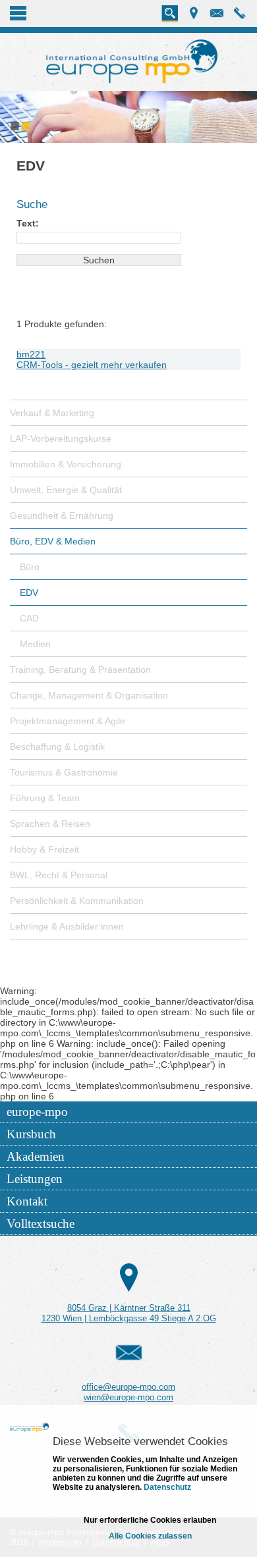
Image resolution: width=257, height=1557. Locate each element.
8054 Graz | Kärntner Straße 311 (128, 1308)
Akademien (36, 1156)
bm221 (30, 354)
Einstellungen (148, 1504)
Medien (35, 644)
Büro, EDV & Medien (53, 541)
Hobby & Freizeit (44, 849)
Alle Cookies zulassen (150, 1536)
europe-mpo (37, 1112)
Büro (30, 567)
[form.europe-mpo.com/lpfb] (128, 1352)
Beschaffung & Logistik (57, 746)
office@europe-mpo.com (128, 1387)
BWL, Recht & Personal (58, 875)
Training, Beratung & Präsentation (80, 669)
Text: (27, 223)
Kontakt (27, 1201)
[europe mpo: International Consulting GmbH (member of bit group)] (132, 62)
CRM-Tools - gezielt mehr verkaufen (91, 364)
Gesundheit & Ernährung (61, 515)
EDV (29, 592)
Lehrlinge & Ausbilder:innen (67, 926)
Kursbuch (31, 1134)
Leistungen (35, 1179)
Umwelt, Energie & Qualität (66, 490)
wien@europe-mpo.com (128, 1397)
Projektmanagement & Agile (67, 721)
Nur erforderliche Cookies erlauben (150, 1520)
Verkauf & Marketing (52, 413)
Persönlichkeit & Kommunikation (77, 900)
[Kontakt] (129, 1277)
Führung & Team (45, 798)
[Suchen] (169, 13)
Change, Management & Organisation (89, 695)
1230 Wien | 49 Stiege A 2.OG (129, 1318)
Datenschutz (166, 1487)
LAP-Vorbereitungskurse (60, 438)
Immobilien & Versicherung (65, 464)
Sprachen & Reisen (50, 823)
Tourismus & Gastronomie (64, 772)
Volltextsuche (40, 1223)
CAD (29, 618)
